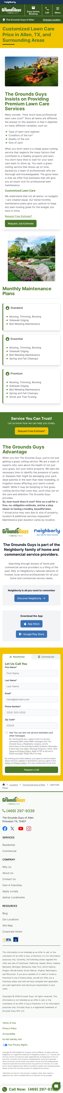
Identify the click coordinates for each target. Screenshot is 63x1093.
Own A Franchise (12, 885)
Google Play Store (33, 634)
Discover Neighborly (29, 598)
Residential (19, 656)
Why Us (6, 866)
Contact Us (9, 879)
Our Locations (10, 919)
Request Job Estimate (20, 223)
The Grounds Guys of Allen (33, 785)
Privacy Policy (25, 751)
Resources (9, 905)
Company (8, 859)
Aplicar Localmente (13, 897)
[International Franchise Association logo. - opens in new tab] (7, 940)
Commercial (47, 656)
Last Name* (11, 680)
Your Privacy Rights (18, 1044)
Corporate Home (12, 931)
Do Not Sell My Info (12, 1039)
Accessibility (8, 1033)
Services (8, 837)
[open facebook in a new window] (4, 830)
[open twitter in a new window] (12, 830)
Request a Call (31, 769)
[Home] (3, 785)
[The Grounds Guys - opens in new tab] (15, 533)
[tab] (16, 657)
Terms (11, 751)
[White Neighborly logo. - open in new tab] (10, 2)
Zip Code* (10, 719)
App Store (33, 623)
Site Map (7, 925)
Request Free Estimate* (18, 216)
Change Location (52, 19)
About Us (7, 873)
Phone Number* (13, 706)
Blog (5, 913)
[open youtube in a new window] (20, 830)
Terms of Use (9, 1023)
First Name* (11, 667)
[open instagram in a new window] (28, 830)
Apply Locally (10, 891)
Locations (13, 785)
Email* (8, 693)
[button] (22, 19)
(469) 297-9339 (20, 811)
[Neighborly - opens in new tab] (47, 532)
